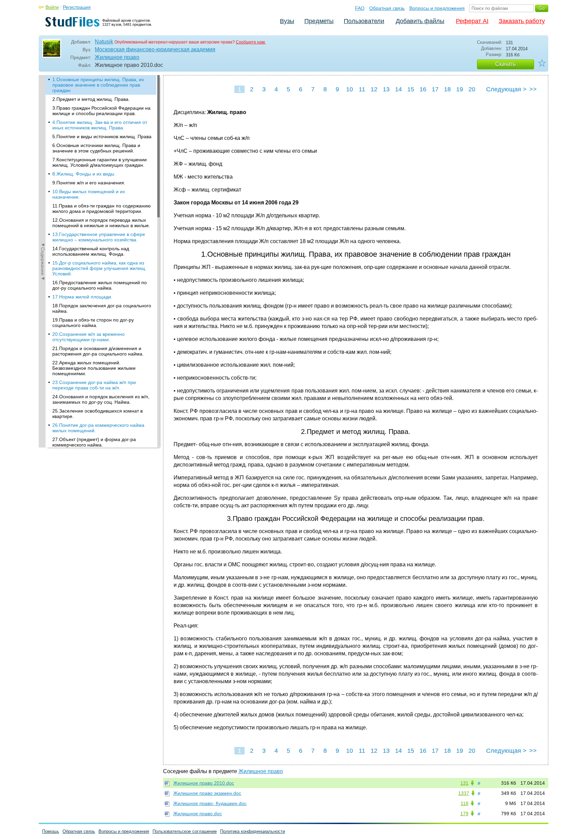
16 (423, 89)
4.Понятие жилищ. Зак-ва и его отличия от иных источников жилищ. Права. (99, 125)
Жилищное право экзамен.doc (207, 793)
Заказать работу (522, 21)
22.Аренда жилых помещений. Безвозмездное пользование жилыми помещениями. (94, 368)
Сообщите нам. (251, 42)
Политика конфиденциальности (252, 831)
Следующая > (506, 89)
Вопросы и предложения (437, 8)
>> (533, 89)
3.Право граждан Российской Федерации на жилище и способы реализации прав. (101, 110)
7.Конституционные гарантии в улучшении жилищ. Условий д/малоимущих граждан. (99, 162)
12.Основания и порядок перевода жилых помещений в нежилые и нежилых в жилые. (101, 222)
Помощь (50, 831)
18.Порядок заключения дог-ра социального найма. (101, 308)
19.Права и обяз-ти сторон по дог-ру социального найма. (93, 322)
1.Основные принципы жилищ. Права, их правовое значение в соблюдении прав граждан (98, 85)
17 (435, 89)
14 (398, 89)
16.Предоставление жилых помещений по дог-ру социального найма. (99, 285)
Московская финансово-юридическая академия (155, 49)
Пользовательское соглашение (185, 831)
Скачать (505, 64)
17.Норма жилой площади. (82, 296)
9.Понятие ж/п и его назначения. (88, 182)
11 (362, 89)
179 (464, 813)
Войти (52, 7)
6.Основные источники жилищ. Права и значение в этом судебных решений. (96, 148)
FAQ (359, 8)
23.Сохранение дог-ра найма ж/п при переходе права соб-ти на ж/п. (94, 385)
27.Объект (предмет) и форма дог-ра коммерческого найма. (94, 442)
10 (349, 89)
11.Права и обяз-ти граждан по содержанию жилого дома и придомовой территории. (101, 208)
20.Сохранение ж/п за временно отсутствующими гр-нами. (88, 336)
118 (464, 803)
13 (386, 89)
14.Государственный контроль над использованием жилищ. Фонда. (90, 251)
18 (447, 89)
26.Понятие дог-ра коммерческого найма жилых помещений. (98, 427)
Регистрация (77, 7)
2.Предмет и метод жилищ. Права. (91, 99)
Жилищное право (117, 57)
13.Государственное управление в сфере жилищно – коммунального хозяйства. (98, 237)
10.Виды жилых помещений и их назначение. (88, 194)
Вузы (287, 21)
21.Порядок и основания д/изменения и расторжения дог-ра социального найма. (98, 351)
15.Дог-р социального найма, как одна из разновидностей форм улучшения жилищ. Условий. (99, 268)
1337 (463, 793)
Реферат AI (472, 21)
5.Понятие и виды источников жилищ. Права (102, 136)
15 (410, 89)
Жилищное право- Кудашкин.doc (210, 803)
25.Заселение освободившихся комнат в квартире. (97, 413)
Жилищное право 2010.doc (203, 783)
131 (464, 783)
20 (471, 89)
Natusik (104, 41)
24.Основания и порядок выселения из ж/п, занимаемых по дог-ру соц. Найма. (100, 399)
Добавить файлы (420, 21)
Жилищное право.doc (197, 813)
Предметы (319, 21)
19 (459, 89)
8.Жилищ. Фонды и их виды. (83, 174)
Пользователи (364, 21)
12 (374, 89)
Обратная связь (387, 8)
